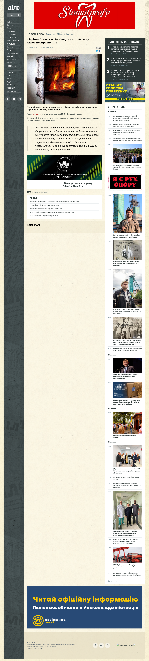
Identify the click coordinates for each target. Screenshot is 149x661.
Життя (10, 25)
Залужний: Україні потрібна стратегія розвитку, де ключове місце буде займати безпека (126, 377)
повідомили (37, 114)
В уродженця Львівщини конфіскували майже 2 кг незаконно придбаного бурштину (126, 132)
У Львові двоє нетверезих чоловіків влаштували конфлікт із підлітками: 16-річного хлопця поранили (126, 118)
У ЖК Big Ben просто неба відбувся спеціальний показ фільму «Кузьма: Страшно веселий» (125, 567)
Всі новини (112, 581)
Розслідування (14, 40)
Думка (9, 84)
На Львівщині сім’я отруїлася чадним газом (44, 216)
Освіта (10, 47)
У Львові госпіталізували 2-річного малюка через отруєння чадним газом (54, 202)
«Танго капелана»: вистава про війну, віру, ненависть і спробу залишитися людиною (126, 61)
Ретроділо (11, 59)
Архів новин (12, 91)
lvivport (41, 648)
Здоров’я (11, 62)
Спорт (9, 50)
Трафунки (11, 66)
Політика (11, 31)
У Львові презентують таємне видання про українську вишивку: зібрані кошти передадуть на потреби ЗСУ (125, 74)
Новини (10, 72)
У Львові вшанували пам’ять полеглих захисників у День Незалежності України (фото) (125, 49)
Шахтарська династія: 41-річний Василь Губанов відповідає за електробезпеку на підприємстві (127, 311)
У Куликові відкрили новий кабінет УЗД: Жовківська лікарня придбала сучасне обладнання (127, 471)
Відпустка (69, 34)
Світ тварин (12, 53)
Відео (9, 81)
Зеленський (50, 34)
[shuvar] (64, 179)
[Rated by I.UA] (137, 645)
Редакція (11, 88)
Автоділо (11, 56)
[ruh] (125, 190)
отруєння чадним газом (40, 192)
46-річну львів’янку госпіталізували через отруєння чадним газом (52, 212)
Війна (9, 28)
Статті (9, 75)
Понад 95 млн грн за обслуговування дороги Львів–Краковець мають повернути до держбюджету (125, 541)
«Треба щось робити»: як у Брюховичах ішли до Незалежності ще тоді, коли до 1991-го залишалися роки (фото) (127, 342)
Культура (11, 44)
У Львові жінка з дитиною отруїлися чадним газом (46, 209)
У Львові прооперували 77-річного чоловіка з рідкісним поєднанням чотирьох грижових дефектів (125, 533)
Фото (9, 78)
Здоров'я (46, 47)
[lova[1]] (84, 628)
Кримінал (11, 37)
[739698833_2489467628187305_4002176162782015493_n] (84, 29)
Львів (9, 22)
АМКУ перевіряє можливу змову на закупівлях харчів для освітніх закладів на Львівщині (127, 485)
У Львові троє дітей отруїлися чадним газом (44, 205)
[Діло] (14, 7)
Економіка (11, 34)
